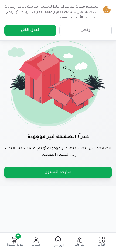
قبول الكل (30, 30)
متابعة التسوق (58, 172)
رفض (85, 30)
